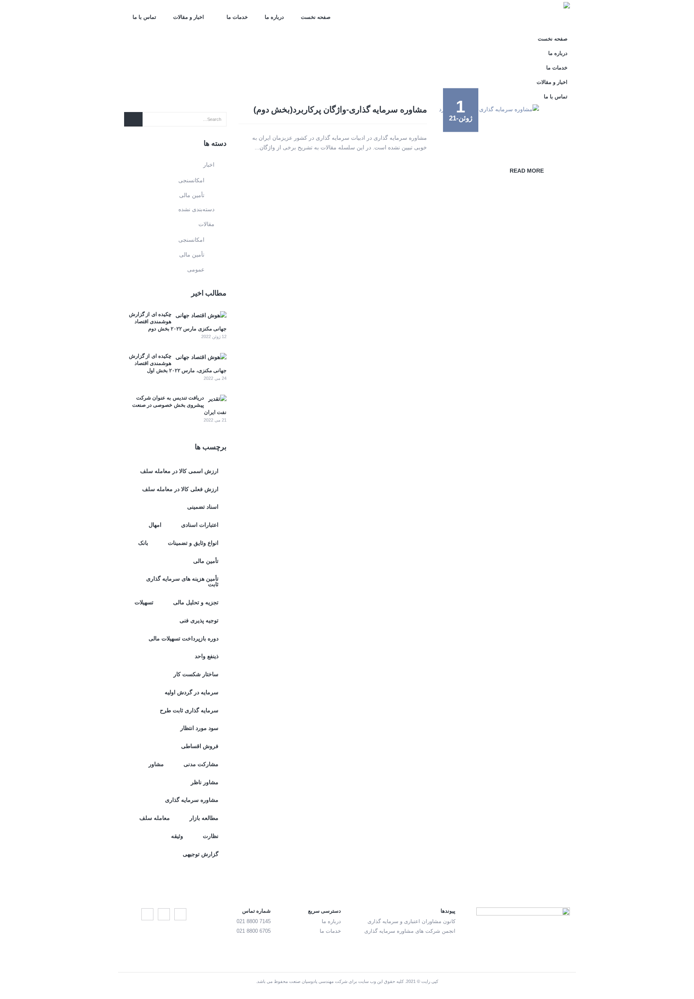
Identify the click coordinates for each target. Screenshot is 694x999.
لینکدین (164, 914)
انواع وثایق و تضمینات (193, 543)
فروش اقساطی (199, 746)
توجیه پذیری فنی (199, 620)
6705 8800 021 (254, 931)
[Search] (133, 119)
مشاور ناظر (204, 782)
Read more (527, 170)
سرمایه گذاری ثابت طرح (189, 710)
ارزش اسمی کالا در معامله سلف (179, 471)
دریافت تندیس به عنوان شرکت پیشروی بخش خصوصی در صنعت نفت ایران (179, 405)
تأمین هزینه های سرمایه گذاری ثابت (182, 581)
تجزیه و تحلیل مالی (195, 602)
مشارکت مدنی (201, 764)
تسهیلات (144, 602)
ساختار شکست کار (196, 674)
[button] (132, 80)
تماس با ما (144, 17)
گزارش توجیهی (200, 854)
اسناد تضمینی (202, 507)
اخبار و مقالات (188, 17)
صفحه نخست (316, 17)
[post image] (504, 109)
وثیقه (177, 836)
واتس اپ (147, 914)
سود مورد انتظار (199, 728)
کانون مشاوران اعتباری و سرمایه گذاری (411, 921)
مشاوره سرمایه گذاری (191, 800)
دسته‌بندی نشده (196, 209)
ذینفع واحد (206, 656)
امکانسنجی (191, 180)
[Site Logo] (523, 16)
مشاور (156, 764)
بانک (143, 543)
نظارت (210, 836)
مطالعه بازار (204, 818)
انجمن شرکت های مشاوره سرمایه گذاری (409, 931)
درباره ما (274, 17)
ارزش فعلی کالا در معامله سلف (180, 489)
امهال (155, 525)
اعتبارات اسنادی (199, 525)
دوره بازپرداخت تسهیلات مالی (183, 638)
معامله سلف (154, 818)
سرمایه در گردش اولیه (191, 692)
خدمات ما (237, 17)
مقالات (206, 224)
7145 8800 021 (254, 921)
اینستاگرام (180, 914)
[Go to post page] (201, 315)
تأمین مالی (191, 195)
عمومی (195, 269)
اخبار (208, 164)
